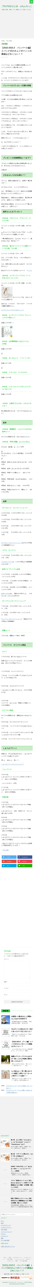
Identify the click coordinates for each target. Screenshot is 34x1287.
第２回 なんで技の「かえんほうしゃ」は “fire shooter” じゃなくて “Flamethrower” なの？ (21, 1142)
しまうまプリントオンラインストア (12, 764)
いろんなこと (4, 1236)
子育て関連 (6, 850)
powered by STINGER (19, 1284)
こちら (30, 270)
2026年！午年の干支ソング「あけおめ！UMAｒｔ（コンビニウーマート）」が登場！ (21, 1169)
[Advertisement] (17, 24)
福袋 (2, 1238)
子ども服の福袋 (5, 1240)
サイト (6, 994)
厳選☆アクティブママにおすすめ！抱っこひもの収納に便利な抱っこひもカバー (21, 1059)
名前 (5, 982)
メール (6, 988)
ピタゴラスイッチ (6, 1225)
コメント (6, 959)
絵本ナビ (4, 593)
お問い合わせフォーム (8, 1246)
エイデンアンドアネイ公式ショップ (12, 310)
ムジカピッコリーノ (6, 1227)
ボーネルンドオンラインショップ (11, 543)
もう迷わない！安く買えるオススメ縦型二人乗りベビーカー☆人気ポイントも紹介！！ (21, 1073)
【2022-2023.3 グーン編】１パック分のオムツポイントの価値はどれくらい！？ (22, 1044)
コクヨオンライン (6, 562)
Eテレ (2, 1221)
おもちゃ (3, 1234)
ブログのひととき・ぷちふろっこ (17, 6)
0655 (2, 1223)
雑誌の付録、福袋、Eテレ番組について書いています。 (17, 1274)
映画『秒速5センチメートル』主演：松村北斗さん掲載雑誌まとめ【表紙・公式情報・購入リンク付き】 (22, 1201)
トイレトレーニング (6, 1231)
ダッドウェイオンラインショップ (11, 619)
